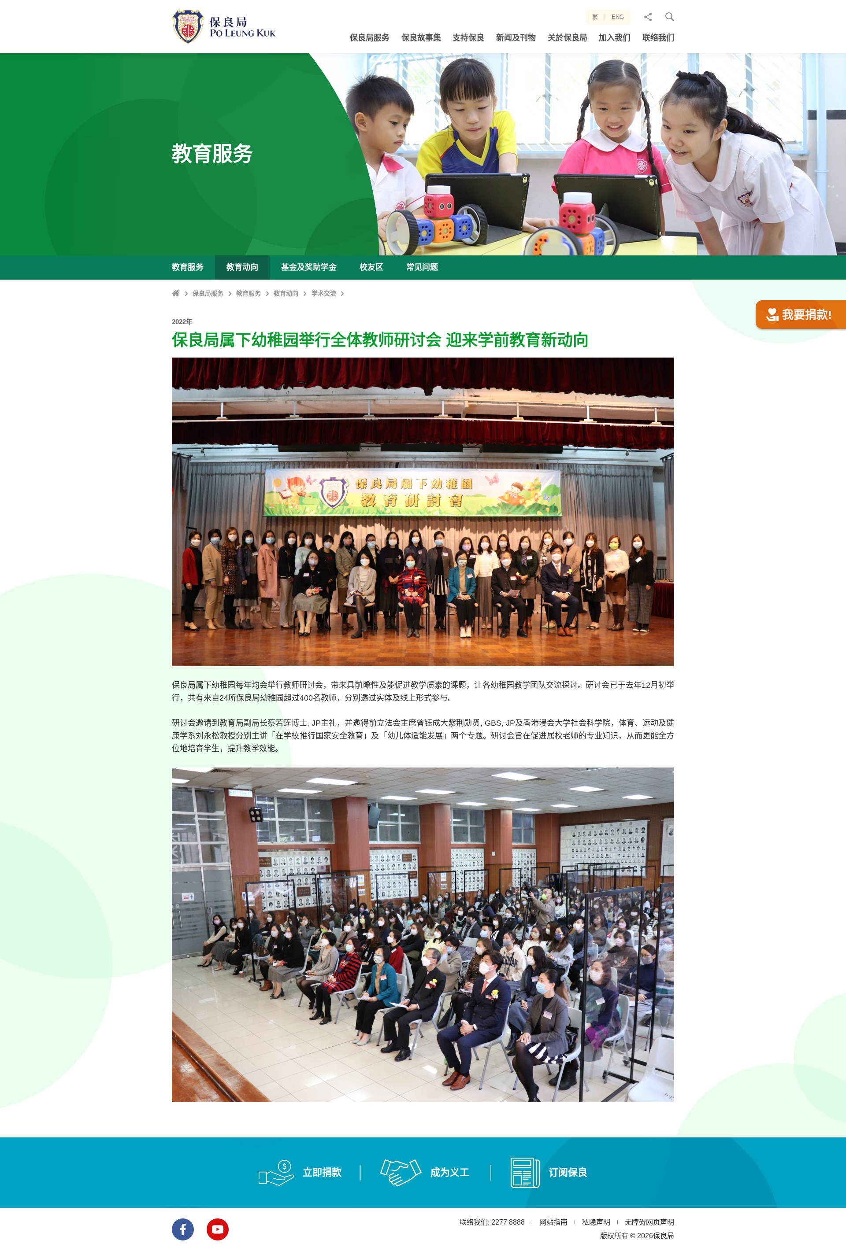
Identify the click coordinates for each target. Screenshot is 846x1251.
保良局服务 (208, 293)
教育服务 (248, 293)
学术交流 (324, 293)
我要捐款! (807, 314)
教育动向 (286, 293)
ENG (618, 17)
